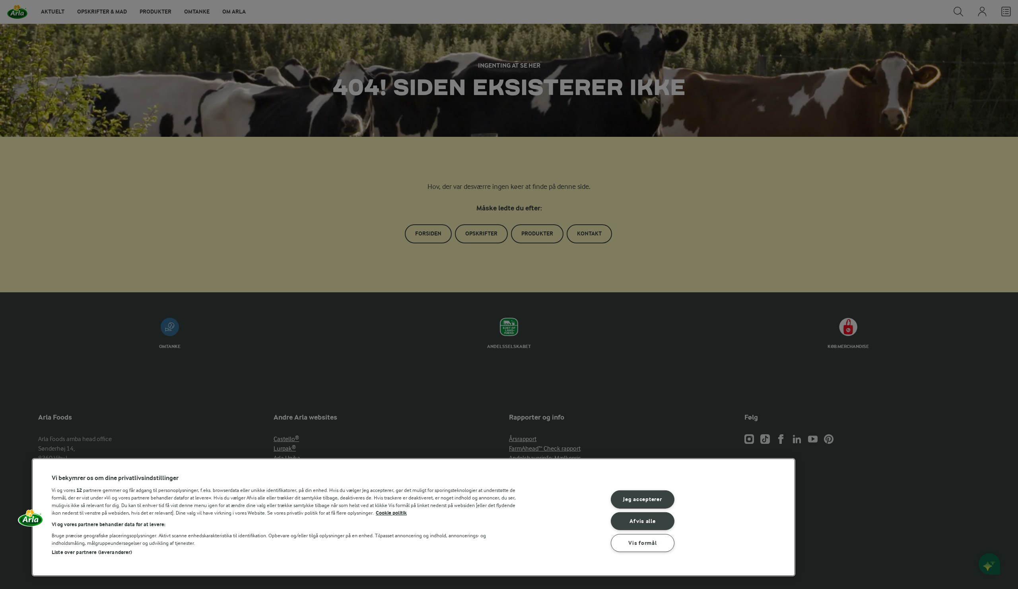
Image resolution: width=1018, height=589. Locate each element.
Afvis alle (642, 521)
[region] (413, 517)
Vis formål (642, 543)
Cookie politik (391, 513)
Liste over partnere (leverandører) (92, 552)
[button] (30, 520)
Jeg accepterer (642, 499)
